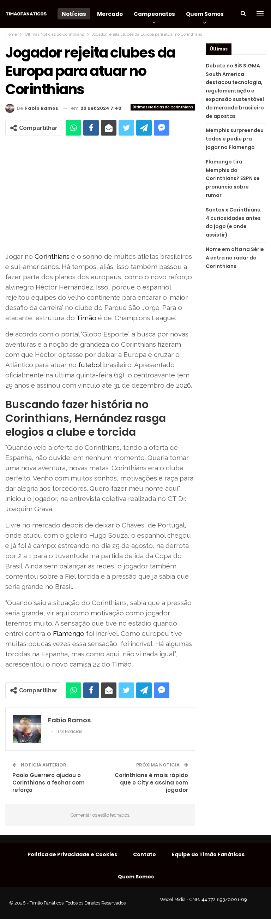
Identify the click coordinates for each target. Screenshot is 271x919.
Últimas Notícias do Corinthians (163, 107)
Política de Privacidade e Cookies (72, 854)
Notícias (74, 14)
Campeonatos (154, 14)
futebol (89, 365)
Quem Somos (205, 14)
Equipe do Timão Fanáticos (208, 854)
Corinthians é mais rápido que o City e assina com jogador (151, 782)
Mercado (110, 14)
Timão (86, 318)
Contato (144, 854)
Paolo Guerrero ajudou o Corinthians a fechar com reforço (48, 782)
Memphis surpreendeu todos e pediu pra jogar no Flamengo (235, 139)
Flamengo (68, 633)
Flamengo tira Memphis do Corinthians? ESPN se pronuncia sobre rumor (233, 178)
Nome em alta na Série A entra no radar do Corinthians (235, 258)
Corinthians (52, 256)
